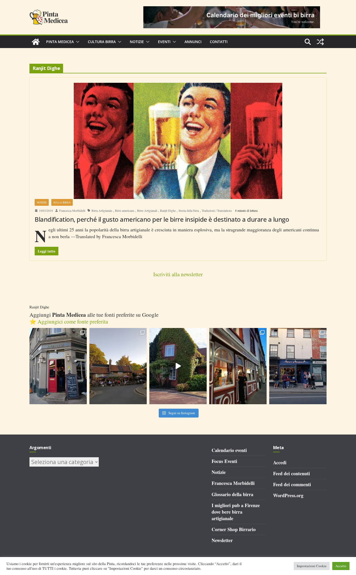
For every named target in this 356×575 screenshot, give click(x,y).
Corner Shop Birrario (234, 529)
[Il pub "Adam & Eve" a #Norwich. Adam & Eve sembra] (118, 366)
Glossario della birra (232, 494)
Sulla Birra (62, 202)
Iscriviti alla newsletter (178, 274)
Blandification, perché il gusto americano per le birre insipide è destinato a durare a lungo (162, 219)
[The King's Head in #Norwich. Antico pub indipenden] (238, 366)
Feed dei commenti (292, 484)
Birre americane (124, 210)
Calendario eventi (229, 450)
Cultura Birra (102, 41)
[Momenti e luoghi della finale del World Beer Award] (178, 366)
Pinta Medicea (60, 41)
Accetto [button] (340, 566)
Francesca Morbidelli (72, 210)
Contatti (219, 41)
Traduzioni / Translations (217, 210)
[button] (76, 41)
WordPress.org (288, 495)
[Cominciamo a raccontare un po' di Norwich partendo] (298, 366)
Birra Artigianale (101, 210)
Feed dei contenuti (291, 473)
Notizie (137, 41)
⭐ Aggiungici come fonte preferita (68, 321)
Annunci (193, 41)
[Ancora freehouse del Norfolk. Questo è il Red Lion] (58, 366)
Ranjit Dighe (168, 210)
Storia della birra (189, 210)
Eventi (164, 41)
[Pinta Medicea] (35, 42)
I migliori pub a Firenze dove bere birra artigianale (236, 512)
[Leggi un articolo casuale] (320, 42)
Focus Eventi (224, 461)
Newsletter (222, 540)
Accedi (279, 462)
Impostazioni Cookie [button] (312, 566)
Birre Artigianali (147, 210)
